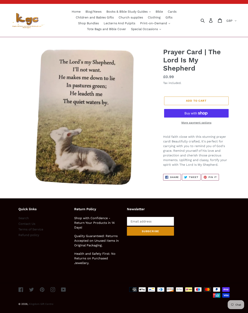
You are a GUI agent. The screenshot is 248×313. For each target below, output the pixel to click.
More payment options (196, 122)
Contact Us (26, 224)
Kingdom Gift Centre (41, 304)
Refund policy (28, 235)
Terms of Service (30, 229)
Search (23, 218)
